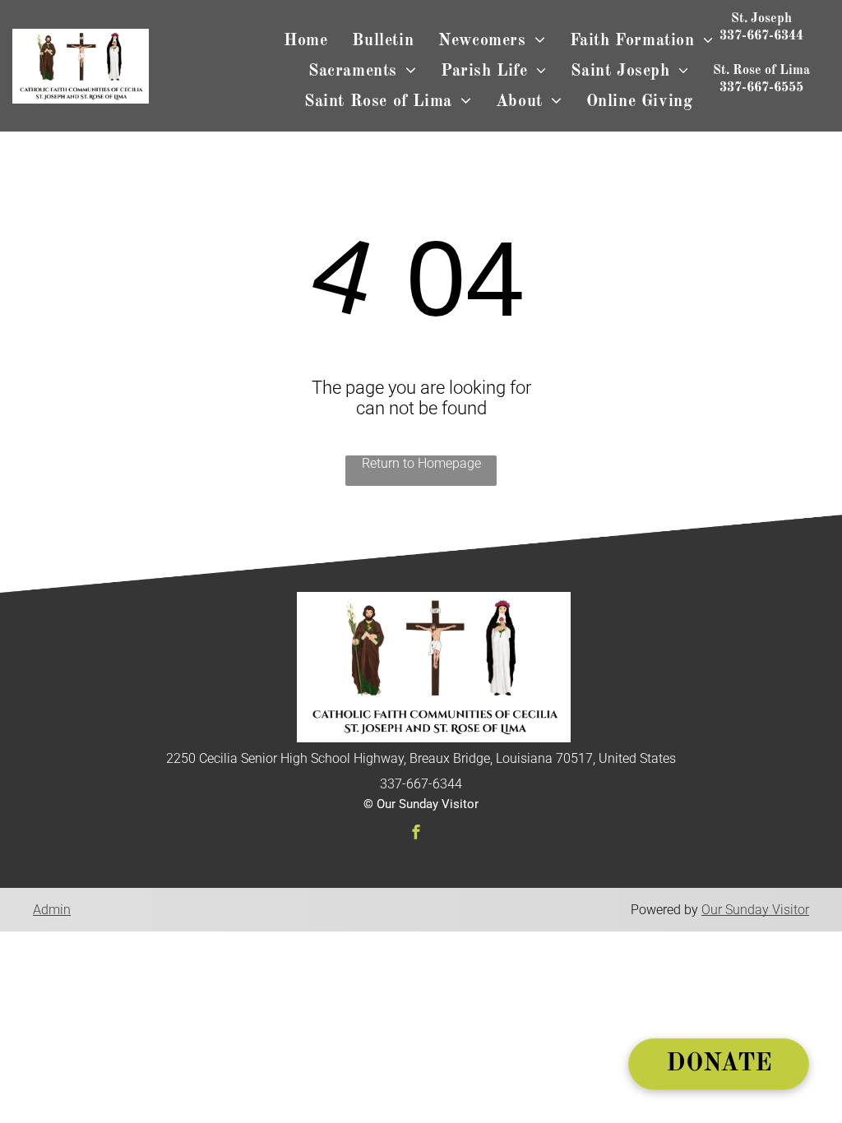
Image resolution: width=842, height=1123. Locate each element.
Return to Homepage (421, 463)
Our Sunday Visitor (755, 909)
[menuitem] (305, 41)
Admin (52, 909)
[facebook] (416, 834)
